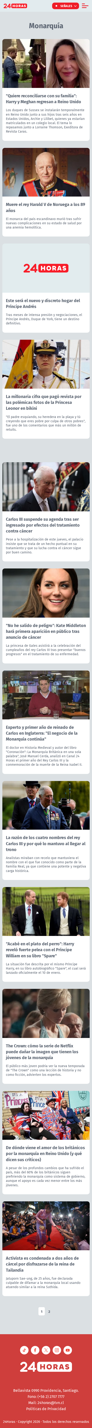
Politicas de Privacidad (46, 1409)
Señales (66, 6)
